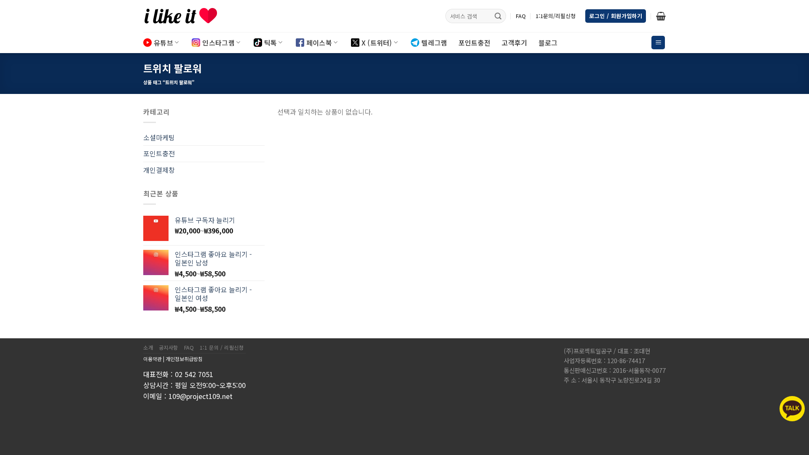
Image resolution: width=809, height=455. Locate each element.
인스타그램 (218, 42)
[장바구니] (661, 16)
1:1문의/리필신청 (556, 16)
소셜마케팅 (159, 137)
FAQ (521, 16)
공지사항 (168, 347)
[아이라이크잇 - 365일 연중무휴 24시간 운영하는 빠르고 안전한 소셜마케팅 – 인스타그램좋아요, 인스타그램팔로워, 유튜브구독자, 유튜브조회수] (185, 16)
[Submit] (498, 16)
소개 (148, 347)
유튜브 (163, 42)
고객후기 (514, 42)
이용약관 (152, 358)
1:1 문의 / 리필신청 (222, 347)
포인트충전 (474, 42)
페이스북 (319, 42)
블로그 (548, 42)
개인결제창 (159, 170)
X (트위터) (377, 42)
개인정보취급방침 (184, 358)
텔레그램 (434, 42)
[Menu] (658, 43)
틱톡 (270, 42)
